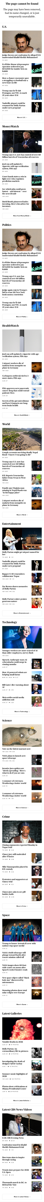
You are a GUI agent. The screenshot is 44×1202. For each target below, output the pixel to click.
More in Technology (21, 711)
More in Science (21, 808)
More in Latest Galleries (21, 1101)
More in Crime (21, 906)
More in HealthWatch (21, 415)
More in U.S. (21, 117)
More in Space (21, 1004)
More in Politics (21, 317)
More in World (21, 515)
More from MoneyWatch (21, 216)
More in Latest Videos (21, 1197)
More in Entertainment (21, 613)
